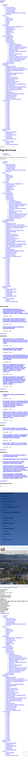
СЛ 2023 (8, 123)
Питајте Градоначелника (12, 144)
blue (12, 601)
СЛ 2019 (8, 118)
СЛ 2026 (8, 127)
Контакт (5, 140)
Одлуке (7, 22)
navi (26, 601)
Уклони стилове (4, 610)
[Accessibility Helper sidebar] (4, 590)
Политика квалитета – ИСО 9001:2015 (15, 67)
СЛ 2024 (8, 125)
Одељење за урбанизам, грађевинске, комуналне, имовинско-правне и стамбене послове (18, 48)
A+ (3, 594)
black (2, 601)
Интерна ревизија (10, 92)
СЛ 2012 (8, 108)
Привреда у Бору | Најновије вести (14, 26)
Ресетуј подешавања (5, 605)
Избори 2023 (9, 133)
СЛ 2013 (8, 110)
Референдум (9, 136)
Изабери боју (3, 599)
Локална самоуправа (8, 36)
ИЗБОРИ (5, 130)
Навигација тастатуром (6, 595)
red (15, 601)
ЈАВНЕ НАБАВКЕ (7, 129)
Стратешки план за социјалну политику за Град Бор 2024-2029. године (14, 455)
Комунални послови (11, 82)
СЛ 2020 (8, 119)
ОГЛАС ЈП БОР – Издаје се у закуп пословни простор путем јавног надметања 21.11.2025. (15, 443)
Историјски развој (10, 11)
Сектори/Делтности (11, 29)
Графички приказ (10, 62)
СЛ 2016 (8, 114)
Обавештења (9, 18)
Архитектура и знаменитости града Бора (16, 12)
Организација (12, 43)
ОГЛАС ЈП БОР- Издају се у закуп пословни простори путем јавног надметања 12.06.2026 (15, 428)
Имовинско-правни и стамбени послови (15, 84)
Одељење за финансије (14, 44)
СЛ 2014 (8, 111)
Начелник (8, 75)
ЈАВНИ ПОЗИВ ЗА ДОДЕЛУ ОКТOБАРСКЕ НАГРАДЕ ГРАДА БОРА (13, 327)
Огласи (7, 23)
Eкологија (8, 91)
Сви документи (3, 481)
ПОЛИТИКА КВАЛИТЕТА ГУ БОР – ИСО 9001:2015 (15, 459)
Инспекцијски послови (11, 95)
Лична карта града (10, 7)
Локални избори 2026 (11, 132)
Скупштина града (10, 40)
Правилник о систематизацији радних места (16, 69)
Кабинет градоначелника (15, 60)
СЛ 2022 (8, 122)
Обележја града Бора (11, 8)
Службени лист (6, 100)
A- (1, 594)
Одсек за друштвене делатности (14, 89)
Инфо (4, 15)
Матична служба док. (11, 96)
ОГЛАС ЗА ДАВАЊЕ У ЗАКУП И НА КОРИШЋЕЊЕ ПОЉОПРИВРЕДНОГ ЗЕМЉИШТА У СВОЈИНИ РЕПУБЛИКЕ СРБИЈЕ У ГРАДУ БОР (15, 436)
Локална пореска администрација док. (15, 93)
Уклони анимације (4, 608)
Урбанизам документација (12, 81)
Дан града (8, 14)
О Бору (4, 6)
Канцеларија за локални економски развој (16, 86)
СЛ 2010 (8, 106)
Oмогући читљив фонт (5, 597)
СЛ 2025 (8, 126)
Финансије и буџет (10, 80)
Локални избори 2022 (11, 134)
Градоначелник (9, 37)
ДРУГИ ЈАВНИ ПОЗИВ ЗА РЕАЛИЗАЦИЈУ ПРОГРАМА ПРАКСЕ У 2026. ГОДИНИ (13, 349)
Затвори (2, 591)
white (5, 601)
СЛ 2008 (8, 103)
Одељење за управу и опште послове (18, 56)
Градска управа (9, 41)
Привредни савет (10, 32)
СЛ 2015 (8, 112)
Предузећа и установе (8, 63)
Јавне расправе (9, 19)
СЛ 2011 (8, 107)
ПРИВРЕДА (5, 25)
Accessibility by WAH (4, 613)
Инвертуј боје (3, 607)
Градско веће (9, 38)
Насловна (5, 4)
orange (18, 601)
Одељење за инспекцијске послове (17, 58)
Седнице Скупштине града (12, 78)
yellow (23, 601)
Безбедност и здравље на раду (13, 99)
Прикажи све (3, 333)
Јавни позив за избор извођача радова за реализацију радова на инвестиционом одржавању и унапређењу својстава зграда (15, 320)
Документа (5, 65)
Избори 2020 (9, 137)
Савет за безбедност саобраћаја (14, 88)
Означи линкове (4, 604)
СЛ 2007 (8, 101)
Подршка (8, 33)
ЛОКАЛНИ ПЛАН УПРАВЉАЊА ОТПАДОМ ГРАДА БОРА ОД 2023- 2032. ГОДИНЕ (13, 462)
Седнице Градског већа (11, 77)
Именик (7, 143)
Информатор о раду (11, 66)
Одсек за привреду (10, 85)
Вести (7, 17)
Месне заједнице (10, 141)
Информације (9, 30)
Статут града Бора (10, 10)
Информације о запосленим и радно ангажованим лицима (15, 73)
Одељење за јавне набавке (15, 45)
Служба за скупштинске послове (17, 59)
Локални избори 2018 (11, 138)
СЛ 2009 (8, 104)
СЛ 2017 (8, 115)
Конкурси (8, 21)
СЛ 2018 (8, 117)
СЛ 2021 (8, 121)
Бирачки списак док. (11, 97)
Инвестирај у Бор (10, 28)
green (9, 601)
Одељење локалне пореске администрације (15, 54)
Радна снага (9, 34)
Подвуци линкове (4, 602)
